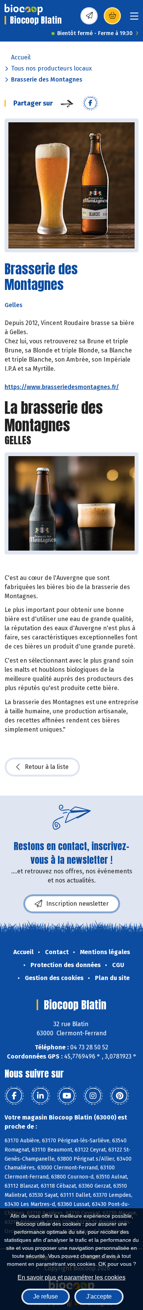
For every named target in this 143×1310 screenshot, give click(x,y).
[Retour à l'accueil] (24, 9)
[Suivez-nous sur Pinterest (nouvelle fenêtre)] (119, 1095)
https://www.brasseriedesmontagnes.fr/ (62, 387)
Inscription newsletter (77, 903)
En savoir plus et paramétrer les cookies (71, 1277)
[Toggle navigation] (134, 18)
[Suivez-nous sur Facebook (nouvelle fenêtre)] (14, 1095)
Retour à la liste (47, 766)
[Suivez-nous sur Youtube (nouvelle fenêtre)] (66, 1095)
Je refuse (45, 1296)
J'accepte (99, 1296)
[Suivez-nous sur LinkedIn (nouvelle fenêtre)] (40, 1095)
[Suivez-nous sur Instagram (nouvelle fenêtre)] (93, 1095)
